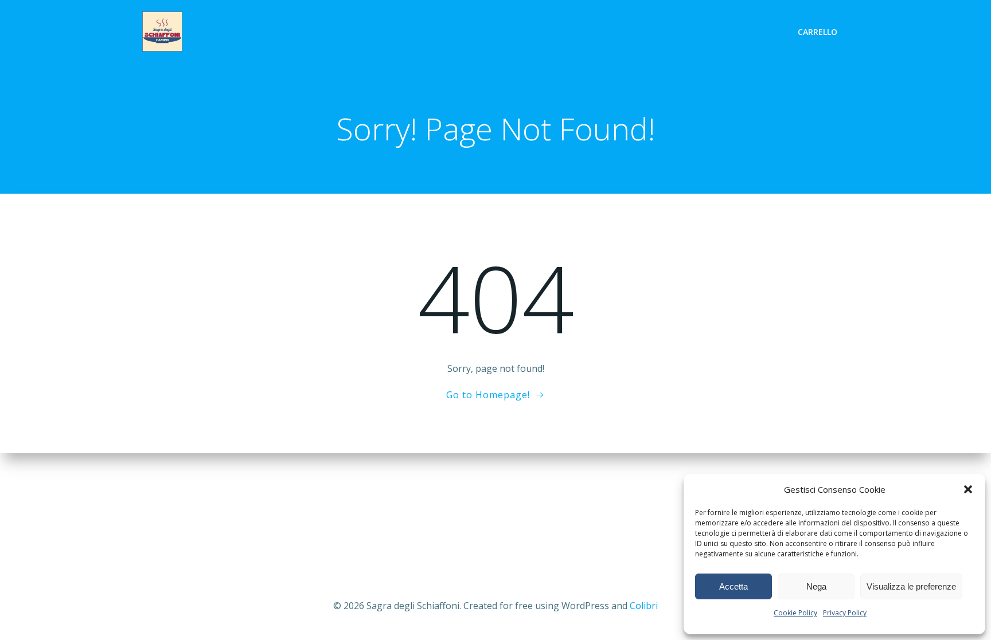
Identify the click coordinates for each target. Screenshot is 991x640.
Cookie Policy (795, 613)
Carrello (817, 31)
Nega (816, 586)
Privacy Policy (845, 613)
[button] (968, 489)
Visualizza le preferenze (911, 586)
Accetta (733, 586)
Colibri (644, 605)
